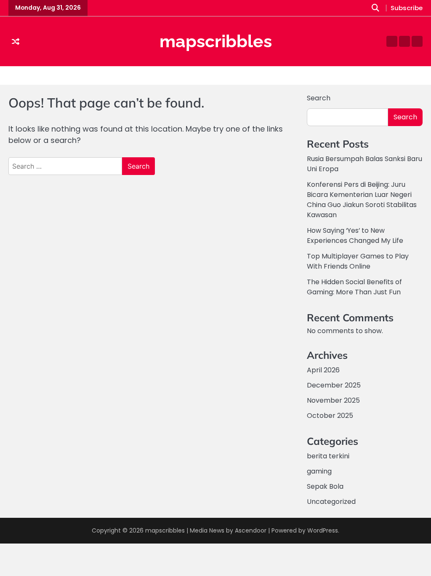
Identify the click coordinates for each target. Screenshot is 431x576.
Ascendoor (250, 530)
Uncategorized (331, 501)
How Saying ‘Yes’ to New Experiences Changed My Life (355, 235)
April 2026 (323, 370)
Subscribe (407, 8)
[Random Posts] (15, 41)
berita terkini (328, 456)
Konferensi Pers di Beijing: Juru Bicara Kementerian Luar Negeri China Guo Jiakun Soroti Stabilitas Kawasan (362, 200)
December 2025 (334, 385)
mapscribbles (216, 41)
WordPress (322, 530)
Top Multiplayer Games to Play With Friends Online (358, 261)
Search (318, 98)
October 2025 (330, 415)
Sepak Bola (325, 486)
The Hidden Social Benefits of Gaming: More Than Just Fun (354, 287)
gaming (319, 471)
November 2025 (333, 400)
